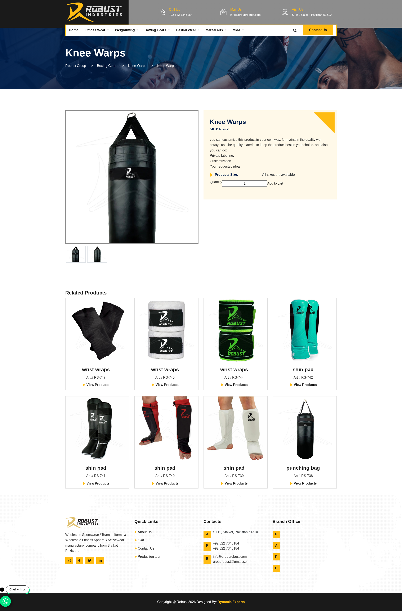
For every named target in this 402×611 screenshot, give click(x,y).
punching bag (303, 468)
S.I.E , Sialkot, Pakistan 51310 (312, 14)
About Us (144, 532)
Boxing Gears (155, 30)
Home (73, 30)
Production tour (148, 556)
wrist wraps (96, 369)
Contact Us (318, 30)
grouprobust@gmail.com (231, 561)
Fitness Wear (95, 30)
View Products (98, 385)
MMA (237, 30)
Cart (140, 540)
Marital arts (215, 30)
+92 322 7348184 (180, 14)
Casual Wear (186, 30)
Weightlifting (125, 30)
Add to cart (275, 183)
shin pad (303, 369)
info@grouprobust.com (245, 14)
